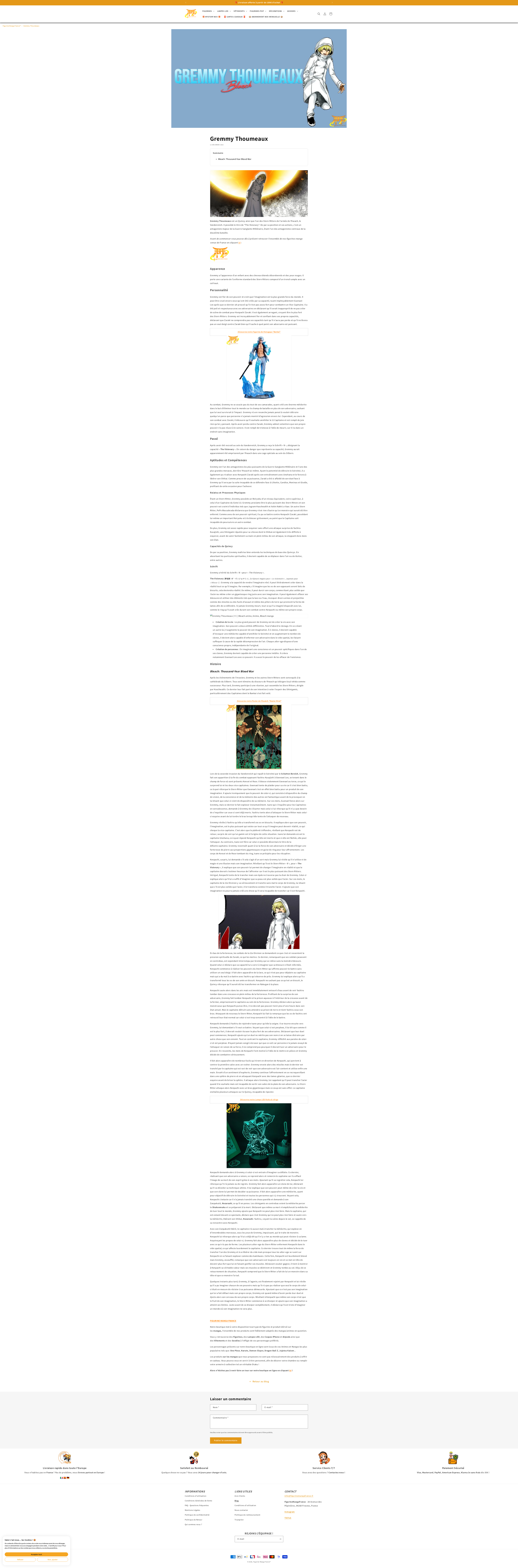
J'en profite (285, 800)
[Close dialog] (308, 740)
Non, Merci (285, 809)
